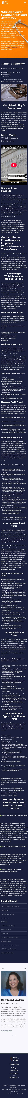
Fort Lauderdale (13, 1077)
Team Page (23, 780)
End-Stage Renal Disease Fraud (9, 937)
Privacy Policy (14, 1093)
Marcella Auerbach (7, 790)
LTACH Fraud (5, 933)
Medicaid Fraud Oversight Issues (10, 906)
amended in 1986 (18, 207)
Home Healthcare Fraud (8, 925)
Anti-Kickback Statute (7, 914)
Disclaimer (7, 1093)
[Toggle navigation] (25, 2)
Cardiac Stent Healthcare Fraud (10, 945)
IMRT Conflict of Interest (8, 949)
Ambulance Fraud (6, 929)
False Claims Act (12, 47)
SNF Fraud (4, 922)
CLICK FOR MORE (6, 1031)
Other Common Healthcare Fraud (11, 79)
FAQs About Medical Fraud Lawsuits (12, 81)
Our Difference (14, 1070)
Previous (3, 968)
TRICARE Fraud (6, 76)
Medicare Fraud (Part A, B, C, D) (11, 72)
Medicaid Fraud (6, 74)
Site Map (21, 1093)
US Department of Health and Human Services (12, 288)
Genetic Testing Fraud (7, 952)
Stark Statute (4, 910)
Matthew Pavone (7, 795)
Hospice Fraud (5, 918)
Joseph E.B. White (7, 793)
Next (25, 968)
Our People (14, 1068)
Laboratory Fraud (6, 941)
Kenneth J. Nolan (7, 788)
